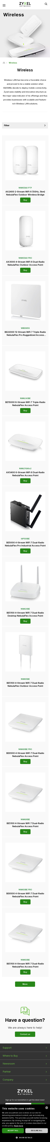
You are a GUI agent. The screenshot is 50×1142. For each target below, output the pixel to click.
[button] (25, 1137)
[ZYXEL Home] (25, 4)
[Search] (46, 4)
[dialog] (25, 1123)
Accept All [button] (13, 1130)
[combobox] (46, 1107)
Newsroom (9, 1063)
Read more (18, 1126)
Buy (25, 200)
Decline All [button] (36, 1130)
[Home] (4, 63)
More (25, 984)
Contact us (25, 1034)
